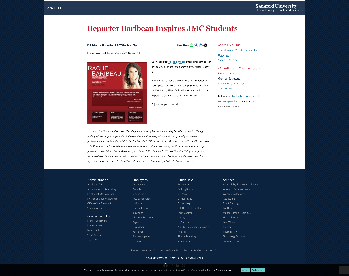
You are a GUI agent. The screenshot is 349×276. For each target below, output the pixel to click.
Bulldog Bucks (185, 189)
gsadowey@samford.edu (231, 83)
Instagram (228, 101)
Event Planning (231, 203)
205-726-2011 (210, 250)
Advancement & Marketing (101, 189)
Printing (227, 226)
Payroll (136, 222)
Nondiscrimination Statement (193, 226)
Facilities (227, 208)
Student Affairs (95, 208)
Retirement (138, 231)
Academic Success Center (237, 189)
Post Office (229, 222)
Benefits (137, 189)
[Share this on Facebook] (196, 45)
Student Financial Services (237, 212)
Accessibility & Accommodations (240, 184)
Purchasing (138, 226)
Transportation (231, 241)
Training (137, 241)
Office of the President (99, 203)
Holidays (137, 203)
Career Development (234, 193)
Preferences (257, 270)
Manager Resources (143, 217)
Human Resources (142, 208)
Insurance (138, 212)
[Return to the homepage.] (279, 10)
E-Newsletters (94, 225)
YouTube (92, 239)
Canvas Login (185, 203)
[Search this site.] (60, 8)
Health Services (231, 217)
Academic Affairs (96, 184)
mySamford (184, 222)
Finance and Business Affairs (102, 198)
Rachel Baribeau (177, 61)
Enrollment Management (100, 193)
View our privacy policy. (227, 270)
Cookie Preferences (156, 257)
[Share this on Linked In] (200, 45)
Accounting (139, 184)
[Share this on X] (205, 45)
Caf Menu (183, 193)
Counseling (229, 198)
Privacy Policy (176, 257)
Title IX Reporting (187, 236)
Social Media (94, 234)
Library (181, 217)
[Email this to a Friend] (191, 45)
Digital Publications (97, 220)
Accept (245, 270)
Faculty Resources (142, 198)
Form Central (185, 212)
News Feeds (93, 230)
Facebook (245, 96)
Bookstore (183, 184)
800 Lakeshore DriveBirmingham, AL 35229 (176, 250)
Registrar (182, 231)
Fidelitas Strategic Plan (189, 208)
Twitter (235, 96)
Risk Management (142, 236)
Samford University (228, 59)
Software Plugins (194, 257)
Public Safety (230, 231)
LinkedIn (255, 96)
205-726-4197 (226, 88)
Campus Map (185, 198)
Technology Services (234, 236)
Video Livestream (187, 241)
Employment (139, 193)
